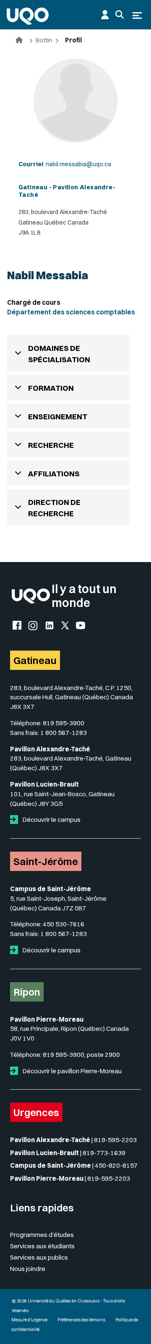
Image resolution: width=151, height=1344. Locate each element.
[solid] (15, 820)
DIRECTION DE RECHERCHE (54, 507)
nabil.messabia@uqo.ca (78, 164)
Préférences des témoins (81, 1320)
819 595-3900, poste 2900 (81, 1055)
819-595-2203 (115, 1140)
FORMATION (51, 388)
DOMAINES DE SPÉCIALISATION (59, 353)
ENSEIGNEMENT (57, 416)
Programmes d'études (42, 1235)
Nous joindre (27, 1269)
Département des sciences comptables (71, 312)
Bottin (44, 40)
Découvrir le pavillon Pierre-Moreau (71, 1071)
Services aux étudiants (42, 1246)
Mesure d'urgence (29, 1320)
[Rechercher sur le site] (119, 14)
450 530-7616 (63, 924)
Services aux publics (39, 1257)
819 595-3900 (63, 723)
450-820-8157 (116, 1165)
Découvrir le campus (51, 820)
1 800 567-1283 (63, 733)
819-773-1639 (104, 1153)
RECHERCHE (51, 445)
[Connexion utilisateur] (105, 14)
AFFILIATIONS (54, 474)
